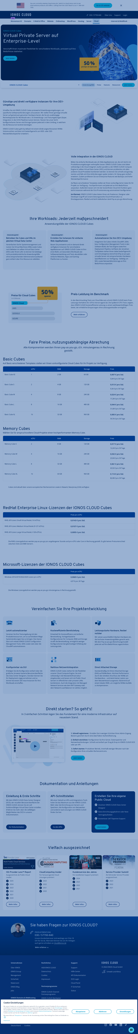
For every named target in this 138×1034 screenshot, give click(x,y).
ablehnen (30, 1013)
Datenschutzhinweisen (45, 1011)
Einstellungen (59, 1008)
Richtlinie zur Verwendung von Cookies (19, 1011)
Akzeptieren (18, 1015)
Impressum (7, 1020)
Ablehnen (103, 1011)
